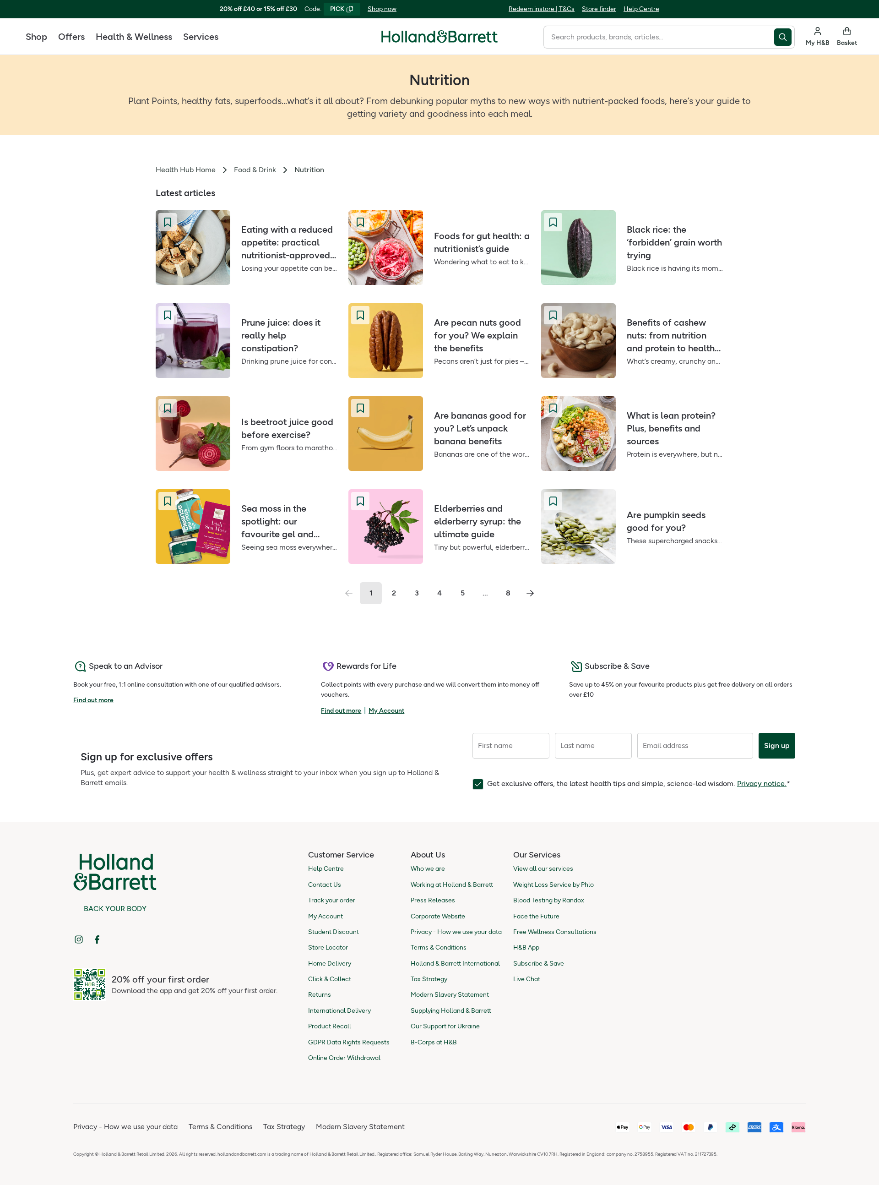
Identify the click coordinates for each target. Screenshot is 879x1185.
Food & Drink (255, 169)
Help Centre (641, 9)
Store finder (599, 9)
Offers (71, 36)
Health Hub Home (186, 169)
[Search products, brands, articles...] (784, 37)
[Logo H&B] (439, 40)
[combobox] (658, 37)
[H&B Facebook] (97, 939)
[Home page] (439, 36)
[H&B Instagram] (78, 939)
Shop (36, 36)
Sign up (777, 745)
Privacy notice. (762, 783)
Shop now (382, 9)
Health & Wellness (134, 36)
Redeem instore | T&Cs (542, 9)
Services (200, 36)
